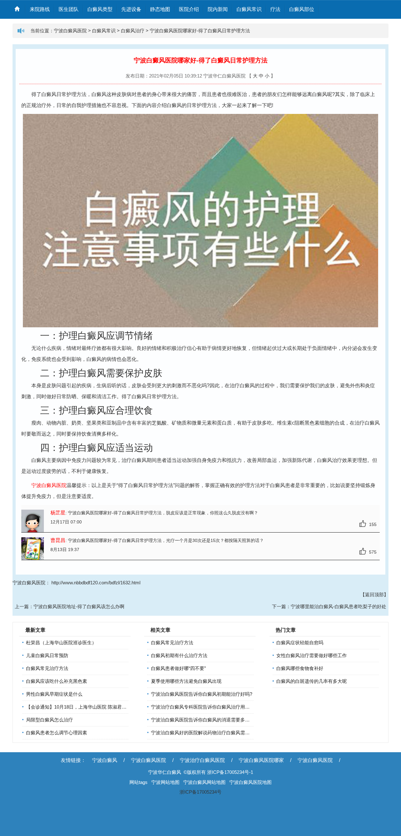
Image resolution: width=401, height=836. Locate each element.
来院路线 (40, 9)
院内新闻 (218, 9)
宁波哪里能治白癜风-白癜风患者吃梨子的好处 (338, 606)
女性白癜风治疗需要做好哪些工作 (311, 655)
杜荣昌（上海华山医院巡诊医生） (61, 642)
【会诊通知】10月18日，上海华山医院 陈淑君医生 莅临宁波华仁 (93, 707)
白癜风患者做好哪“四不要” (178, 668)
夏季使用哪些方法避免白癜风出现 (186, 681)
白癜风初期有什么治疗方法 (179, 655)
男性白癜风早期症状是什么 (54, 694)
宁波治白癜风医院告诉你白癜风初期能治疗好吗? (201, 694)
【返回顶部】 (374, 594)
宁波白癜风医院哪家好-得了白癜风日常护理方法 (200, 30)
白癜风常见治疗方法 (47, 668)
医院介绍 (189, 9)
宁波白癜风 (104, 760)
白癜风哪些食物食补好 (299, 668)
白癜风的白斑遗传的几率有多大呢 (311, 681)
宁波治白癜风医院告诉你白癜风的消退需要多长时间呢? (208, 719)
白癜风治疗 (132, 30)
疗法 (275, 9)
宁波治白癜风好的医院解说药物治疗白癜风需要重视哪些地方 (214, 732)
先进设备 (131, 9)
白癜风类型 (99, 9)
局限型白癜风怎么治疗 (49, 719)
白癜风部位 (301, 9)
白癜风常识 (249, 9)
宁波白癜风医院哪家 (261, 760)
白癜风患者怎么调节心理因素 (56, 732)
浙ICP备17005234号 (200, 792)
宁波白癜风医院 (70, 30)
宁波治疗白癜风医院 (202, 760)
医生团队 (69, 9)
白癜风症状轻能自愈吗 (299, 642)
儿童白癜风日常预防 (47, 655)
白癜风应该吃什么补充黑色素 (56, 681)
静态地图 (160, 9)
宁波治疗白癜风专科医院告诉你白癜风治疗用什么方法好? (211, 707)
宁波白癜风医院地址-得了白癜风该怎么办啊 (79, 606)
